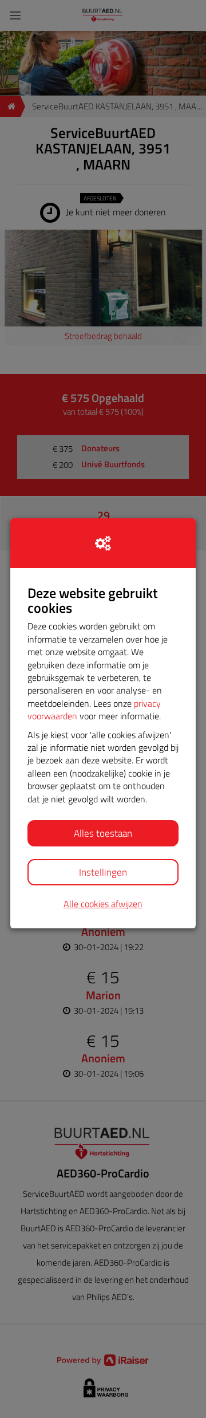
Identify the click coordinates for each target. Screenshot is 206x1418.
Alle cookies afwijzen (103, 904)
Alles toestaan (103, 833)
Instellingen (103, 872)
